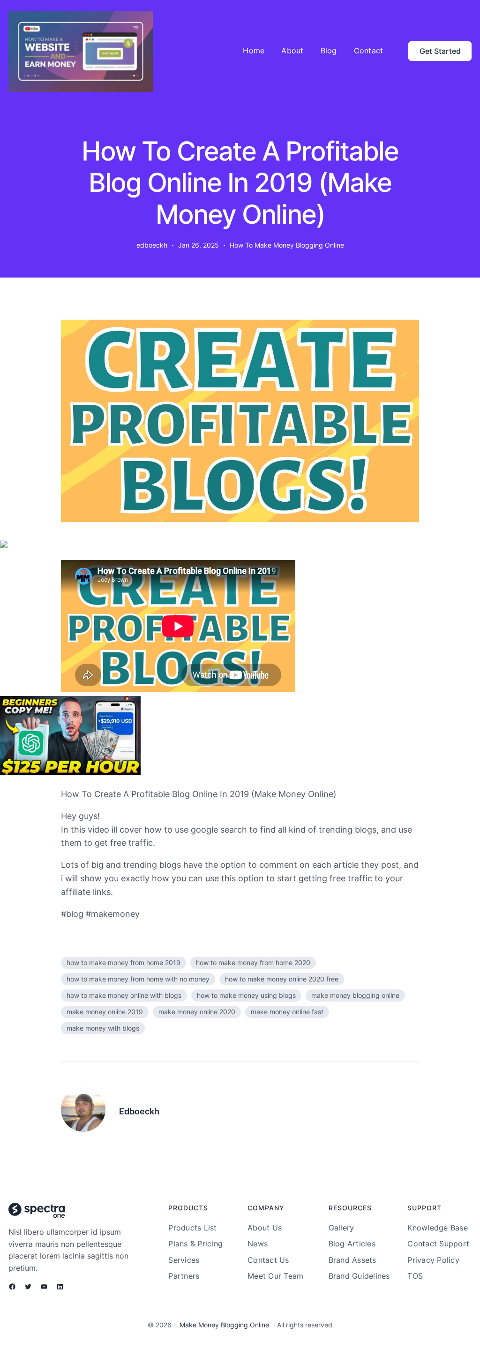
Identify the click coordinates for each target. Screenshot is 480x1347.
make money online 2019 (105, 1012)
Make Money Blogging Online (224, 1325)
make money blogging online (355, 995)
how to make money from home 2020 (253, 962)
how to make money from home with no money (138, 979)
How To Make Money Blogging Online (287, 245)
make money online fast (287, 1012)
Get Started (440, 51)
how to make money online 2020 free (281, 979)
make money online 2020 (196, 1012)
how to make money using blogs (246, 995)
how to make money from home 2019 (123, 962)
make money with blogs (103, 1028)
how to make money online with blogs (124, 995)
